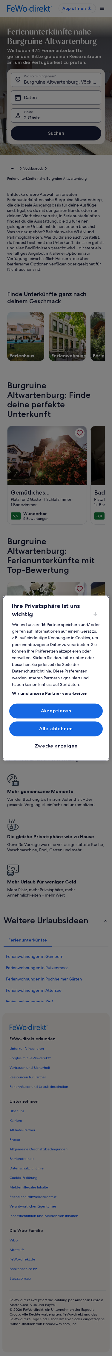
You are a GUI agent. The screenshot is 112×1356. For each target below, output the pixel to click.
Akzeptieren (56, 711)
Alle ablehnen (56, 728)
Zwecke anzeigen (56, 746)
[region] (56, 678)
